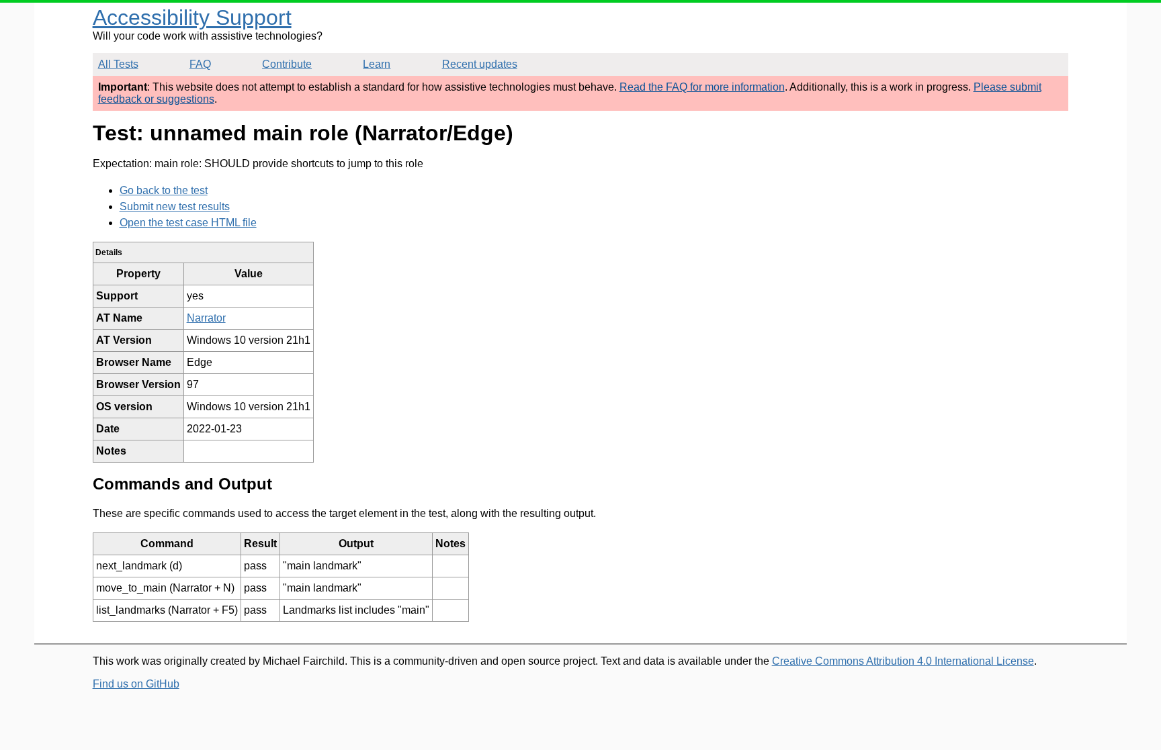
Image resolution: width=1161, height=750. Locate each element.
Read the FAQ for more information (702, 87)
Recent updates (479, 64)
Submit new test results (175, 206)
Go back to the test (164, 190)
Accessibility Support (192, 17)
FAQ (200, 64)
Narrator (206, 318)
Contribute (287, 64)
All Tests (118, 64)
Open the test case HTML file (188, 222)
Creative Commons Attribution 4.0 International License (903, 661)
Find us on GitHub (136, 684)
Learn (376, 64)
